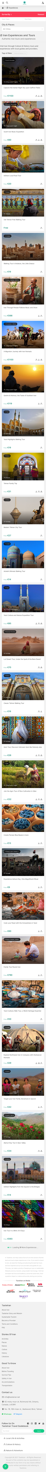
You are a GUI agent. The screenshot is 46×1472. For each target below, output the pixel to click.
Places (4, 1342)
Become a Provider (9, 1320)
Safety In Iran (7, 1378)
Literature (5, 1356)
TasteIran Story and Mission (12, 1313)
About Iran (5, 1310)
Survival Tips (6, 1375)
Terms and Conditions (10, 1324)
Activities (5, 1339)
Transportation (7, 1385)
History (4, 1353)
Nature (4, 1346)
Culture (4, 1349)
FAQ (3, 1327)
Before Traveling (8, 1371)
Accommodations (8, 1382)
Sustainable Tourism (9, 1317)
